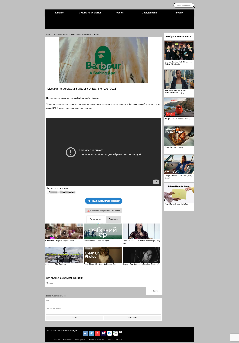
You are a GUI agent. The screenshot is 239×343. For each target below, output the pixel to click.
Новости (119, 12)
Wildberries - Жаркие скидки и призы (60, 241)
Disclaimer (67, 340)
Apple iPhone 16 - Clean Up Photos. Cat (100, 264)
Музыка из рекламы (90, 12)
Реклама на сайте (96, 340)
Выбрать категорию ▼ (178, 36)
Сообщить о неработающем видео (105, 211)
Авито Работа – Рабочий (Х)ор (96, 241)
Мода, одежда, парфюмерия (81, 34)
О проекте (56, 340)
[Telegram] (91, 333)
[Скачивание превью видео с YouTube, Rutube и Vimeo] (109, 333)
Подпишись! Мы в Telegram (105, 200)
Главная (59, 12)
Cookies (110, 340)
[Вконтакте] (85, 333)
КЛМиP (59, 331)
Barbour (97, 34)
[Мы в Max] (115, 333)
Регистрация (132, 317)
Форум (179, 12)
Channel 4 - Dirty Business (55, 264)
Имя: (47, 300)
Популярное (96, 219)
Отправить (74, 318)
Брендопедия (149, 12)
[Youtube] (97, 333)
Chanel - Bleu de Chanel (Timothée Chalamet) (141, 264)
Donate (119, 340)
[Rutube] (103, 333)
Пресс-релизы (80, 340)
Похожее (113, 219)
